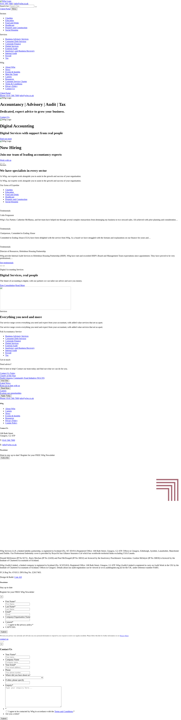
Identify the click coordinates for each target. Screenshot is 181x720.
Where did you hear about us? (17, 675)
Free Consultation (7, 285)
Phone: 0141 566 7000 (9, 95)
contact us (4, 639)
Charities (9, 18)
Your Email (10, 665)
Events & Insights (12, 72)
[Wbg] (90, 546)
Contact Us (10, 88)
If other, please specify (14, 680)
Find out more (6, 139)
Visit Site (4, 381)
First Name (10, 601)
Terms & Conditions (13, 84)
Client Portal (5, 9)
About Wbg (10, 67)
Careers (8, 77)
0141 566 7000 (6, 3)
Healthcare (9, 25)
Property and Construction (16, 28)
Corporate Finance (13, 44)
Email (8, 612)
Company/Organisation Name (17, 617)
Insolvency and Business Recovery (20, 51)
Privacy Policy (11, 86)
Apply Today (6, 396)
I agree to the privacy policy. (20, 625)
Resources (9, 79)
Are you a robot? (12, 714)
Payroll (8, 56)
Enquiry (9, 685)
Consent (9, 622)
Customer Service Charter (16, 81)
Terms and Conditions (63, 711)
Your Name (10, 654)
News (7, 69)
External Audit (11, 48)
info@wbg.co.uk (21, 3)
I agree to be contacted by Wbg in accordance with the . (41, 711)
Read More (20, 285)
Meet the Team (11, 74)
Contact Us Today (7, 373)
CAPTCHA (10, 627)
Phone (8, 670)
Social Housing (11, 30)
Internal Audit (11, 53)
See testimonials (6, 263)
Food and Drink (12, 23)
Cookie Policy (11, 423)
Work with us (5, 160)
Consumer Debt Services (15, 41)
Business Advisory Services (16, 39)
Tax (6, 58)
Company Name (12, 659)
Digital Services (12, 46)
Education (9, 20)
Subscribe (5, 458)
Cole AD (18, 577)
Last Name (10, 606)
